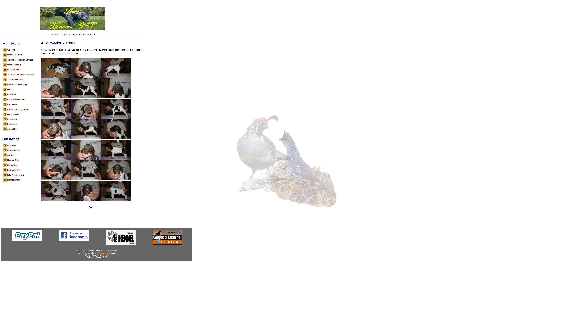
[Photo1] (56, 77)
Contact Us (12, 129)
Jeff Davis (105, 255)
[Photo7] (56, 200)
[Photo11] (86, 139)
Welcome (11, 50)
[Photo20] (116, 180)
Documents (12, 104)
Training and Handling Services (20, 60)
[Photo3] (56, 118)
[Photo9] (86, 97)
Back (91, 207)
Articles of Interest (15, 80)
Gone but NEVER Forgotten (18, 109)
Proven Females (14, 150)
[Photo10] (86, 118)
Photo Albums (13, 70)
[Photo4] (56, 139)
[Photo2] (56, 97)
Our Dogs (11, 155)
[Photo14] (86, 200)
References (12, 124)
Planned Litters (13, 180)
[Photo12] (86, 159)
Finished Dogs (13, 160)
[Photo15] (116, 77)
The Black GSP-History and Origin (20, 75)
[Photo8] (86, 77)
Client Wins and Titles (16, 99)
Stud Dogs (11, 145)
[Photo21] (116, 200)
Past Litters (12, 119)
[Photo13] (86, 180)
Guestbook (11, 94)
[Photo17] (116, 118)
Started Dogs (12, 165)
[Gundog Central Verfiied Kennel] (167, 244)
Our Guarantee (13, 114)
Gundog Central (104, 253)
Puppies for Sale (13, 170)
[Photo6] (56, 180)
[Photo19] (116, 159)
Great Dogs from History (17, 85)
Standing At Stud (14, 65)
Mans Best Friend (14, 55)
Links (9, 90)
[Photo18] (116, 139)
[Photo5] (56, 159)
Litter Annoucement (15, 175)
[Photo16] (116, 97)
